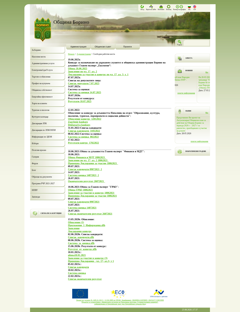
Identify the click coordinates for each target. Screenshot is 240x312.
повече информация (199, 98)
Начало (71, 54)
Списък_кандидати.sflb (81, 237)
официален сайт (80, 26)
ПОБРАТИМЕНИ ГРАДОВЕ (195, 151)
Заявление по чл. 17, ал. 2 (82, 71)
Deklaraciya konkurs (79, 124)
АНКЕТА (188, 58)
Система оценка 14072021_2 (83, 175)
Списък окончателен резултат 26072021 (90, 213)
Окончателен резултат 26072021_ (86, 181)
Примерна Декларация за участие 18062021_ (93, 163)
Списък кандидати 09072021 (83, 201)
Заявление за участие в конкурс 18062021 (91, 192)
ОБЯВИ (188, 111)
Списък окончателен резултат (85, 279)
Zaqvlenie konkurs (78, 121)
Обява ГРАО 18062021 (80, 189)
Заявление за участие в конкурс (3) (88, 258)
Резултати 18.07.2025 (79, 101)
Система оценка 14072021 (82, 207)
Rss (207, 72)
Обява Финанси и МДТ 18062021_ (87, 157)
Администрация (84, 54)
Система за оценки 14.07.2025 (84, 92)
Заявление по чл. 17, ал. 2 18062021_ (88, 160)
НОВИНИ (189, 70)
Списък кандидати (78, 267)
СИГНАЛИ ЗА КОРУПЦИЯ (51, 213)
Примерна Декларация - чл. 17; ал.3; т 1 (91, 261)
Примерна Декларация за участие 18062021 (92, 195)
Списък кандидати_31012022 (84, 130)
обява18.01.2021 (77, 255)
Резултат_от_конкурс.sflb (82, 249)
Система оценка (77, 273)
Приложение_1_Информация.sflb (86, 225)
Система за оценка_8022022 (83, 136)
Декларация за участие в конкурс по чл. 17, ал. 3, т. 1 (98, 74)
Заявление (74, 228)
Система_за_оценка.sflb (81, 243)
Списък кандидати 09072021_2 (85, 169)
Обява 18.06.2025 (77, 68)
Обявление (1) (76, 222)
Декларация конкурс (80, 231)
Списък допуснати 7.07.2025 (83, 83)
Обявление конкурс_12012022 (84, 118)
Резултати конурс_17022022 (83, 142)
